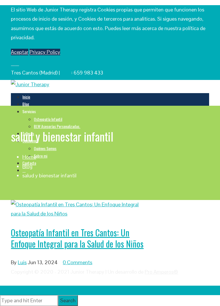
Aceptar (19, 52)
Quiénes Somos (45, 148)
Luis (22, 262)
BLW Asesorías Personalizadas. (57, 126)
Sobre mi (40, 156)
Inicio (26, 97)
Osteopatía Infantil (48, 119)
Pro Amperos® (161, 271)
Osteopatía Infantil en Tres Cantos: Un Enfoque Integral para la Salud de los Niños (77, 238)
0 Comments (77, 262)
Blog (25, 104)
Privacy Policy (45, 52)
